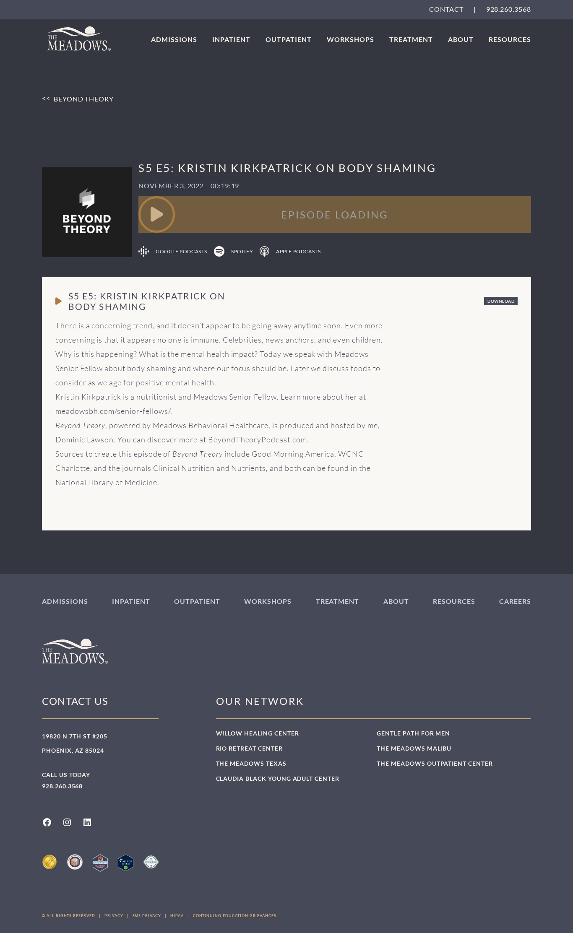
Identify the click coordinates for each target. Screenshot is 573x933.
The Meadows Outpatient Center (435, 763)
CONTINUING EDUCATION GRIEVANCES (234, 915)
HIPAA (177, 915)
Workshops (350, 39)
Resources (510, 39)
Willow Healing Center (257, 733)
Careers (515, 601)
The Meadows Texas (251, 763)
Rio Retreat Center (249, 748)
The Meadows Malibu (414, 748)
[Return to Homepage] (79, 38)
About (461, 39)
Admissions (174, 39)
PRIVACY (113, 915)
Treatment (411, 39)
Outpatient (289, 39)
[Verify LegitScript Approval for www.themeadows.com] (125, 863)
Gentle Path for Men (413, 733)
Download (500, 301)
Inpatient (231, 39)
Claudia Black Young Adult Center (277, 778)
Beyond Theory (84, 99)
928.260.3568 (508, 9)
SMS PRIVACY (147, 915)
